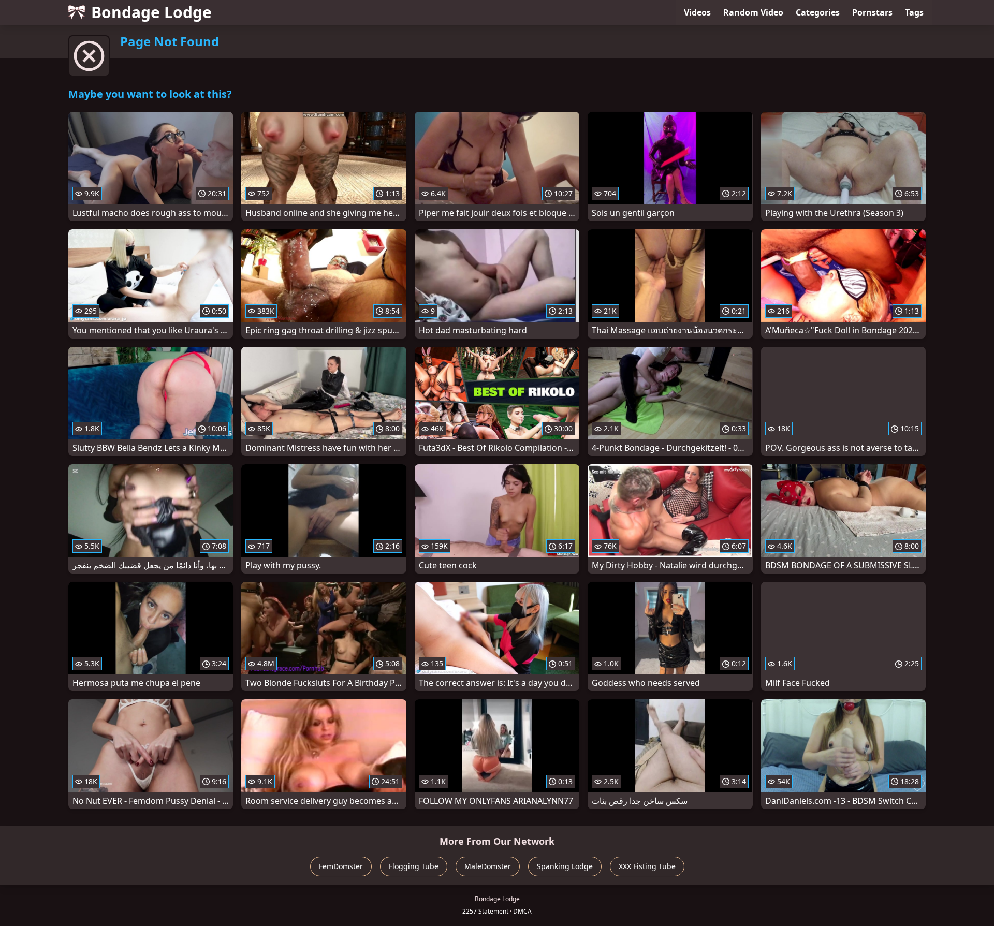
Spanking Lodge (565, 866)
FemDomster (341, 866)
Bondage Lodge (151, 12)
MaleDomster (487, 866)
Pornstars (872, 12)
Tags (914, 12)
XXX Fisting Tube (647, 866)
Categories (818, 12)
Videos (697, 12)
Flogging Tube (413, 866)
